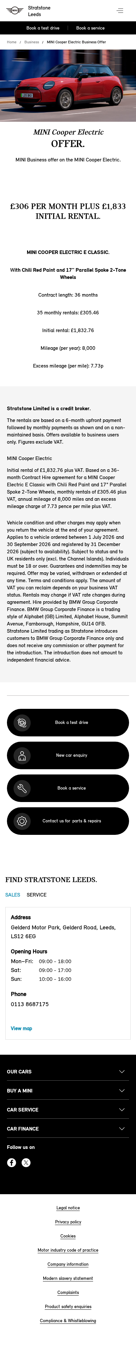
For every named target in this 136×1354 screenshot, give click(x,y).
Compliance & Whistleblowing (68, 1320)
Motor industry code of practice (68, 1250)
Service (37, 895)
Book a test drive (42, 28)
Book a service (90, 28)
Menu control (120, 11)
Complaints (68, 1292)
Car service (22, 1110)
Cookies (68, 1236)
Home (12, 42)
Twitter (26, 1162)
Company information (68, 1264)
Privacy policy (68, 1222)
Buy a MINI (19, 1091)
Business (31, 42)
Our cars (19, 1071)
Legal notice (68, 1208)
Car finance (23, 1129)
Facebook (11, 1162)
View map (21, 1028)
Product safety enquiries (68, 1306)
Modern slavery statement (68, 1278)
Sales (12, 895)
